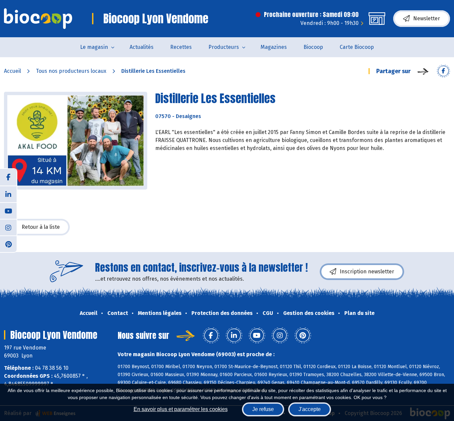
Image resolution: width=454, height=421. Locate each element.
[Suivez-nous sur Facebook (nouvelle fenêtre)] (8, 177)
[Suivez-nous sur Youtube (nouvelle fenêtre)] (8, 210)
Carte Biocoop (357, 47)
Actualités (142, 47)
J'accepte (309, 409)
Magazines (274, 47)
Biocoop (313, 47)
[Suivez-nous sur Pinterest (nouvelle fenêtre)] (8, 243)
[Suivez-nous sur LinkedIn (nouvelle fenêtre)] (8, 194)
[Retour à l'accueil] (38, 18)
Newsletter (426, 18)
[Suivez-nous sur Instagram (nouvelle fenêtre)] (8, 227)
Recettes (181, 47)
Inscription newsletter (367, 271)
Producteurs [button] (223, 47)
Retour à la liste (41, 227)
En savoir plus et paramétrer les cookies (181, 409)
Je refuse (263, 409)
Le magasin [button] (94, 47)
